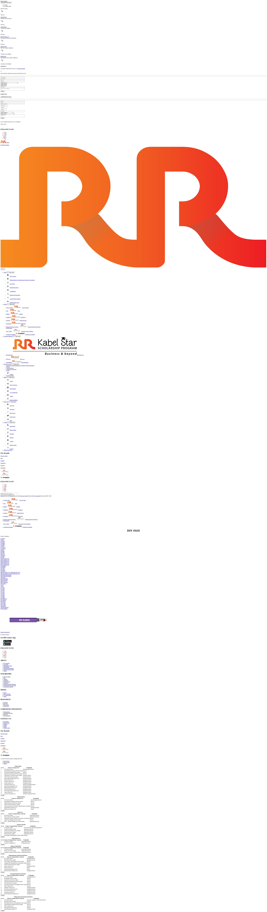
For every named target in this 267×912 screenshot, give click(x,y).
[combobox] (4, 106)
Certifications (6, 667)
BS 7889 (2, 552)
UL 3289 (3, 596)
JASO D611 (3, 606)
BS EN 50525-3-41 (5, 558)
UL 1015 (3, 587)
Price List (5, 702)
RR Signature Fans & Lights (9, 685)
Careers (5, 726)
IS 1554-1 (3, 542)
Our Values (5, 664)
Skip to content (4, 1)
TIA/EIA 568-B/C (5, 607)
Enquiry (5, 725)
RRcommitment (6, 715)
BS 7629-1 (3, 555)
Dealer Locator (6, 728)
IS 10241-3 (3, 548)
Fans (4, 678)
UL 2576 (3, 595)
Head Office (6, 721)
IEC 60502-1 (3, 600)
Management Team (7, 665)
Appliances (5, 680)
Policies (5, 670)
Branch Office (6, 723)
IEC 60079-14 (4, 598)
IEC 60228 (3, 601)
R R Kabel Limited (5, 145)
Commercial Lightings (8, 686)
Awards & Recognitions (8, 669)
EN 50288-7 (3, 566)
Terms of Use (6, 761)
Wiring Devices (6, 681)
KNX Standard (4, 608)
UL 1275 (3, 591)
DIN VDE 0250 (4, 580)
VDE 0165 (3, 577)
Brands (11, 496)
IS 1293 (2, 546)
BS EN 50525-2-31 (5, 561)
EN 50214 (3, 570)
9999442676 (3, 66)
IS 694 (2, 540)
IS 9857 (2, 550)
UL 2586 (3, 597)
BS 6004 (2, 551)
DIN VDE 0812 (4, 578)
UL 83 (2, 586)
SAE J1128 (3, 603)
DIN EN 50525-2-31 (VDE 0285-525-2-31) (10, 572)
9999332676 (3, 56)
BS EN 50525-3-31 (5, 560)
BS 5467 (2, 557)
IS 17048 (3, 541)
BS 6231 (2, 553)
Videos (4, 696)
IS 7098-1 (3, 543)
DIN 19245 (3, 583)
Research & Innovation (8, 668)
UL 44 (2, 585)
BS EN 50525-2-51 (5, 563)
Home (2, 496)
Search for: (3, 493)
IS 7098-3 (3, 538)
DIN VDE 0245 (4, 582)
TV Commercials (7, 695)
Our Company (6, 663)
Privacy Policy (6, 762)
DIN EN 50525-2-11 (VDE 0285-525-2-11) (10, 573)
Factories (5, 724)
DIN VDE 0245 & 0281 (6, 576)
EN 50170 (3, 571)
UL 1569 (3, 590)
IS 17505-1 (3, 547)
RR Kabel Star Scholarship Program (8, 712)
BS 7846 (2, 556)
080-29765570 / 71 (5, 36)
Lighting (5, 679)
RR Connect (6, 704)
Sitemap (5, 763)
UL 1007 (3, 588)
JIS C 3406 (3, 605)
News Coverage (6, 694)
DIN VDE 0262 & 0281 (6, 575)
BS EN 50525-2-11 (5, 562)
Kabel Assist (6, 706)
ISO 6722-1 (3, 602)
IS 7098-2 (3, 545)
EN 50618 (3, 567)
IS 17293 (3, 568)
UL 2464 (3, 593)
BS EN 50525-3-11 (5, 565)
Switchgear (5, 683)
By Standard (36, 496)
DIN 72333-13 (4, 581)
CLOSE (2, 795)
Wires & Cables (23, 496)
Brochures (5, 703)
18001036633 (4, 17)
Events (4, 692)
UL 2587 (3, 592)
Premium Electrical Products (9, 684)
